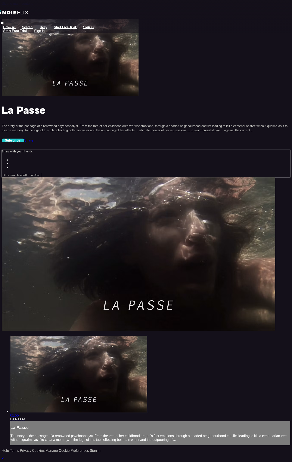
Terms (15, 450)
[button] (2, 23)
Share (28, 140)
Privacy (26, 450)
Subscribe (13, 140)
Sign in (88, 27)
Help (43, 27)
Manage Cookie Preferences (68, 450)
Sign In (39, 31)
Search (27, 27)
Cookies (39, 450)
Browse (9, 27)
